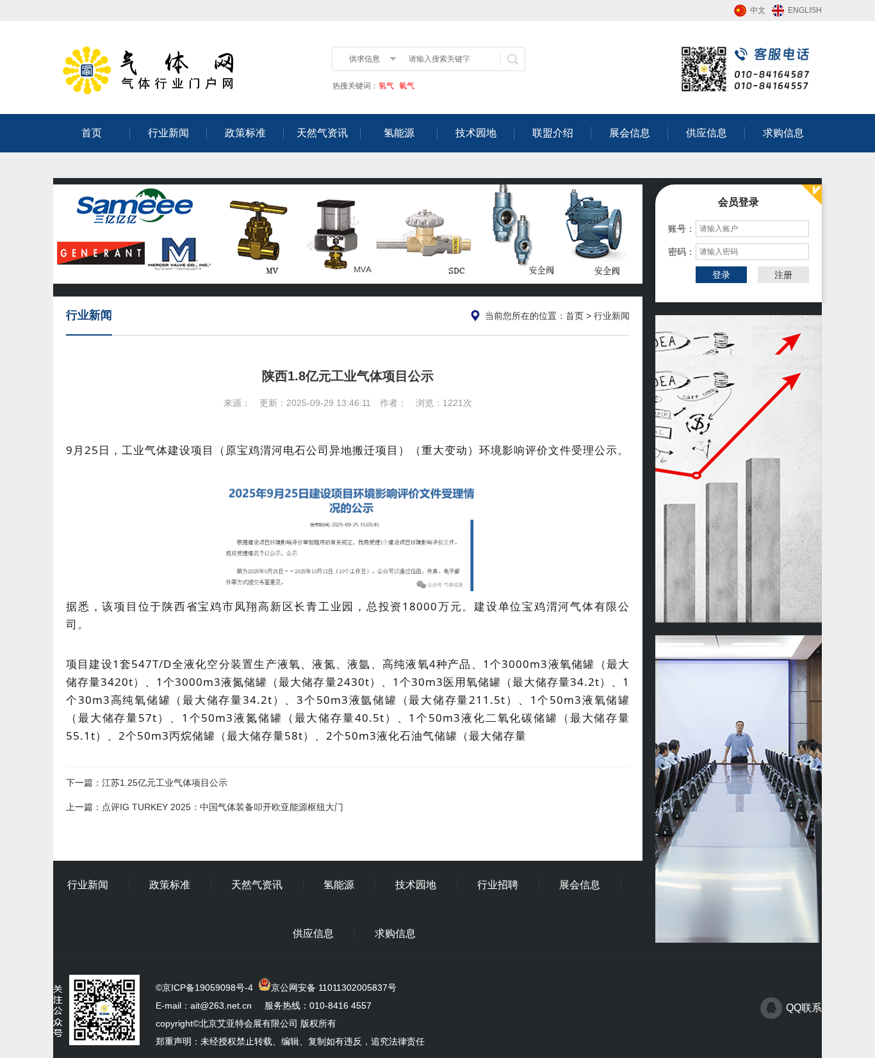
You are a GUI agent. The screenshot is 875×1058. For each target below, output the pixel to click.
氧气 (405, 85)
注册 (783, 275)
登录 (721, 275)
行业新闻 (168, 132)
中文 (757, 10)
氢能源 (399, 132)
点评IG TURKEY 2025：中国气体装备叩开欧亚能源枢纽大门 (222, 807)
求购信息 (783, 132)
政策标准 (245, 132)
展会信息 (629, 132)
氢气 (386, 85)
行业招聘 (497, 884)
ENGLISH (805, 10)
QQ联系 (804, 1007)
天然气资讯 (322, 132)
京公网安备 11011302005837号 (334, 987)
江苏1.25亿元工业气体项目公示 (164, 782)
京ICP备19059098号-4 (207, 987)
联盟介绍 (552, 132)
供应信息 (706, 132)
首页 (91, 132)
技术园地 (475, 132)
